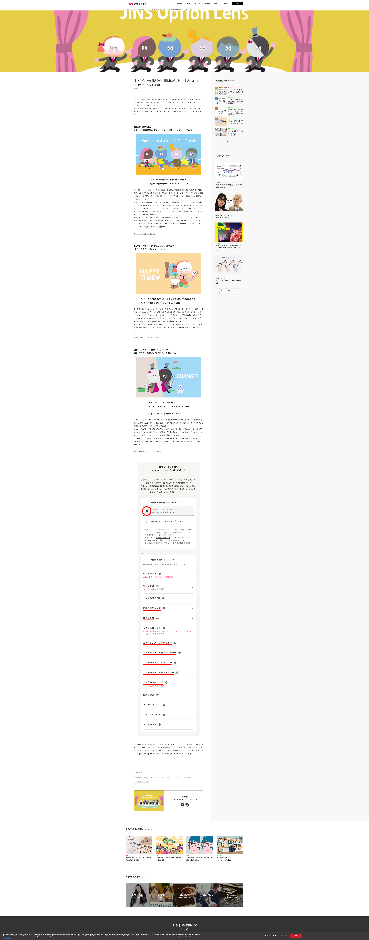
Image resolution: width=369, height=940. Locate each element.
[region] (184, 935)
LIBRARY (197, 4)
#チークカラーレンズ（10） (169, 777)
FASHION (180, 4)
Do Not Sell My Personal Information (277, 935)
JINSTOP (237, 4)
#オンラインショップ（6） (142, 781)
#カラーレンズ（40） (185, 777)
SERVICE (207, 4)
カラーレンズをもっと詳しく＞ (145, 234)
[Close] (366, 935)
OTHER (216, 4)
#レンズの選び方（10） (141, 777)
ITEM (188, 4)
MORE (229, 142)
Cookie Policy (8, 938)
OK (296, 935)
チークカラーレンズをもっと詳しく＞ (147, 337)
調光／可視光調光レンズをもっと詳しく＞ (148, 451)
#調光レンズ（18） (155, 777)
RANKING (226, 4)
